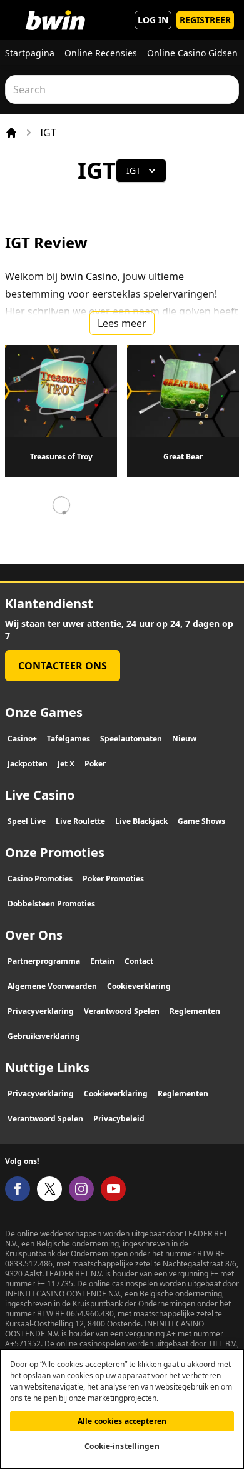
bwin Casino (89, 276)
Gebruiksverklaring (44, 1036)
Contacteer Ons (62, 666)
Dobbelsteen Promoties (51, 903)
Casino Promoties (40, 878)
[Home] (11, 132)
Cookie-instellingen (121, 1446)
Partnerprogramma (44, 961)
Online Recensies (100, 53)
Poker (95, 763)
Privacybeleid (119, 1118)
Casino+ (22, 738)
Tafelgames (68, 738)
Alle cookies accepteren (122, 1421)
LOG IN (153, 20)
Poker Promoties (113, 878)
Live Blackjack (141, 821)
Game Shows (201, 821)
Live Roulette (80, 821)
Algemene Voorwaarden (52, 986)
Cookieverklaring (139, 986)
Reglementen (195, 1011)
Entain (102, 961)
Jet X (66, 763)
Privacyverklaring (41, 1011)
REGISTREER (205, 20)
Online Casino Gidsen (192, 53)
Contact (139, 961)
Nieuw (184, 738)
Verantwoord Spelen (122, 1011)
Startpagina (29, 53)
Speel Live (27, 821)
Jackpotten (28, 763)
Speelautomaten (131, 738)
